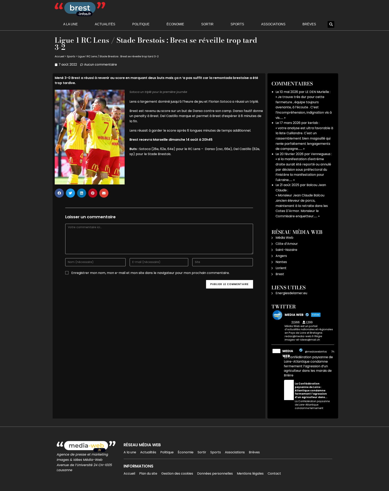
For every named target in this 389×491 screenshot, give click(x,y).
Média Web (284, 237)
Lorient (281, 268)
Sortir (207, 24)
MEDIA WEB (287, 353)
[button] (331, 24)
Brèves (309, 24)
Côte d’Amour (287, 243)
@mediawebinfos (316, 351)
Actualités (105, 24)
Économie (175, 24)
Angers (281, 255)
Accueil (59, 56)
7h (332, 351)
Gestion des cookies (177, 473)
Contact (274, 473)
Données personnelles (215, 473)
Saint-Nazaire (286, 249)
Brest (280, 274)
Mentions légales (250, 473)
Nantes (281, 262)
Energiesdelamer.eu (291, 293)
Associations (273, 24)
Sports (237, 24)
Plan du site (148, 473)
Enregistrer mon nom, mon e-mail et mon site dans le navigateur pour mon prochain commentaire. (150, 273)
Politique (141, 24)
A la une (70, 24)
